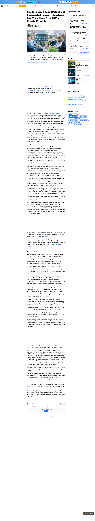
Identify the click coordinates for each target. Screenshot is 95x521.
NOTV (32, 144)
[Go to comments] (64, 26)
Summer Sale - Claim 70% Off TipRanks (37, 62)
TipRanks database (55, 113)
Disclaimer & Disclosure (33, 399)
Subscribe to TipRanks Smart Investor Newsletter (40, 90)
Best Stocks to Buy (31, 386)
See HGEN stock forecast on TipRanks (39, 379)
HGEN (35, 251)
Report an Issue (45, 399)
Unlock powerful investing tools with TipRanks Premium (42, 86)
